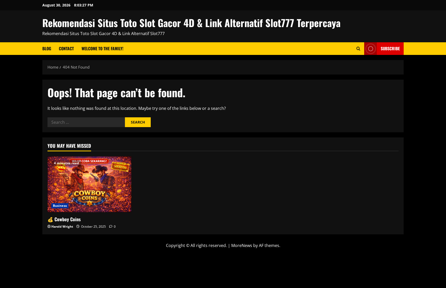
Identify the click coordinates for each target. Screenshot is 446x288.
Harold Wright (62, 226)
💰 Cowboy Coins (64, 219)
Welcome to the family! (102, 48)
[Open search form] (358, 49)
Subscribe (390, 48)
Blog (46, 48)
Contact (66, 48)
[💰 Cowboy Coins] (89, 184)
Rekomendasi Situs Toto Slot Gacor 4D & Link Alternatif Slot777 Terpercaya (191, 22)
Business (60, 205)
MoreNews (241, 245)
